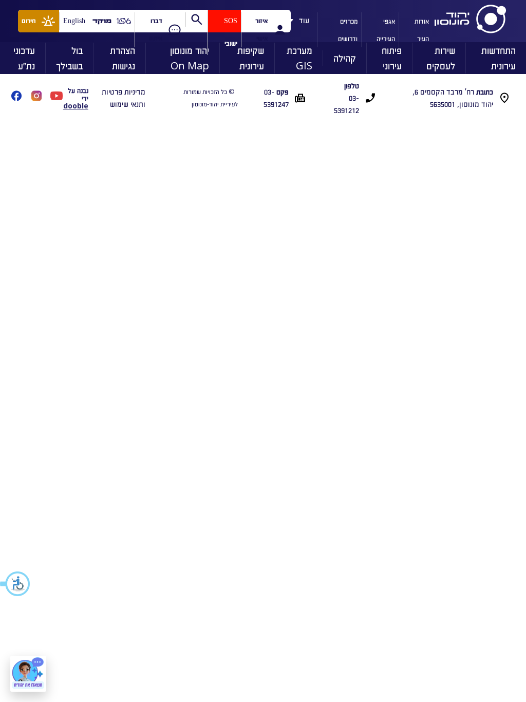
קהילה (344, 58)
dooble (75, 105)
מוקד (101, 21)
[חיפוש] (196, 19)
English (74, 21)
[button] (15, 584)
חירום (29, 21)
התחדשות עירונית (498, 57)
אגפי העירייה (386, 29)
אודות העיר (422, 29)
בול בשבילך (69, 57)
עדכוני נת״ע (24, 57)
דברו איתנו (155, 29)
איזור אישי (261, 29)
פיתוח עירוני (392, 57)
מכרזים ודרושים (348, 29)
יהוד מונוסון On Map (189, 57)
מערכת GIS (299, 57)
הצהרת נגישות (122, 57)
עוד (304, 18)
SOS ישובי (230, 32)
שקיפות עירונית (250, 57)
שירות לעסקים (440, 57)
